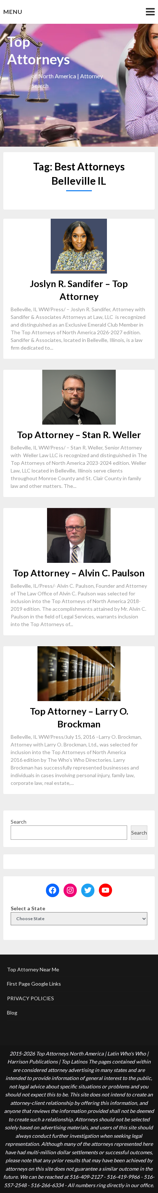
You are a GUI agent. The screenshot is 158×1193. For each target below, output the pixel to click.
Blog (12, 1012)
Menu (12, 11)
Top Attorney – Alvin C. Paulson (79, 572)
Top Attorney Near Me (33, 969)
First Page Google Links (34, 984)
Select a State (28, 908)
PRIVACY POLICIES (30, 998)
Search (18, 821)
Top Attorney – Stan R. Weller (79, 434)
